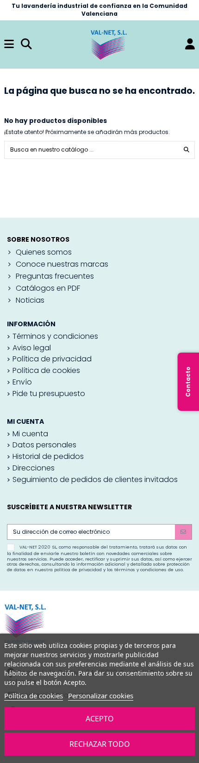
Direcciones (33, 468)
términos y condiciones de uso (148, 570)
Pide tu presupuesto (48, 393)
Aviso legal (31, 348)
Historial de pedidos (48, 456)
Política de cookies (33, 695)
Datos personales (44, 445)
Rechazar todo (99, 744)
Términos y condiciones (55, 336)
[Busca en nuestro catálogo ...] (186, 150)
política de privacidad (78, 570)
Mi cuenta (30, 434)
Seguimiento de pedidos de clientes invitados (95, 479)
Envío (22, 382)
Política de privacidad (52, 359)
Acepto (100, 719)
